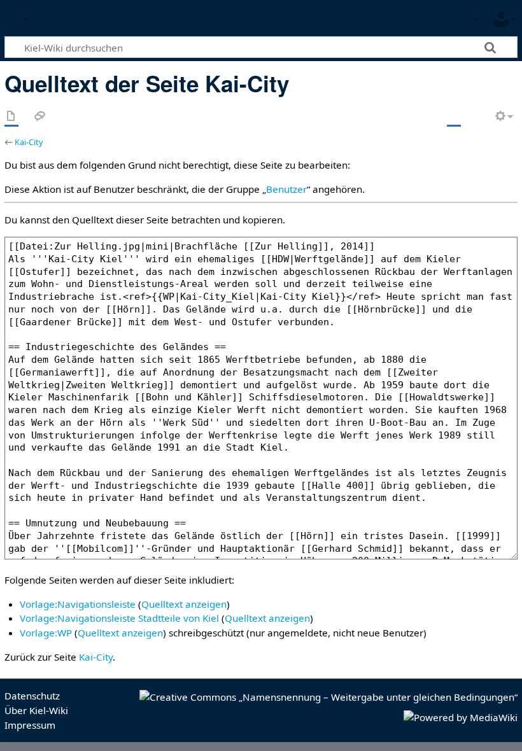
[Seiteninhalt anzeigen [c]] (11, 116)
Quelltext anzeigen (184, 604)
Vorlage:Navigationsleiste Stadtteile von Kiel (119, 618)
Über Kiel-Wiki (36, 710)
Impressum (29, 725)
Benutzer (286, 189)
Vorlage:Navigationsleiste (78, 604)
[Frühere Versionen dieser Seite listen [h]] (477, 116)
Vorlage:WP (46, 632)
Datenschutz (32, 695)
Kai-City (29, 142)
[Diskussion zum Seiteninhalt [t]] (40, 116)
